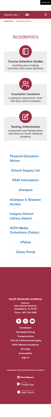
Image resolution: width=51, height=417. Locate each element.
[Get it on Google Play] (25, 384)
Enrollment (25, 327)
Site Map (25, 349)
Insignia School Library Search (21, 215)
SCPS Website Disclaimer (25, 344)
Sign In (25, 357)
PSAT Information (25, 180)
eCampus (26, 189)
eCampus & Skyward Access (25, 201)
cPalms (25, 242)
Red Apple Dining (25, 332)
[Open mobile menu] (46, 15)
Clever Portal (25, 252)
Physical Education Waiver (24, 158)
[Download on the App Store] (25, 392)
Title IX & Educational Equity (25, 340)
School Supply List (25, 170)
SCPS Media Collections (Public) (24, 230)
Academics (8, 21)
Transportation (25, 336)
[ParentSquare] (25, 377)
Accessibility (25, 353)
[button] (12, 15)
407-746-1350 (29, 312)
